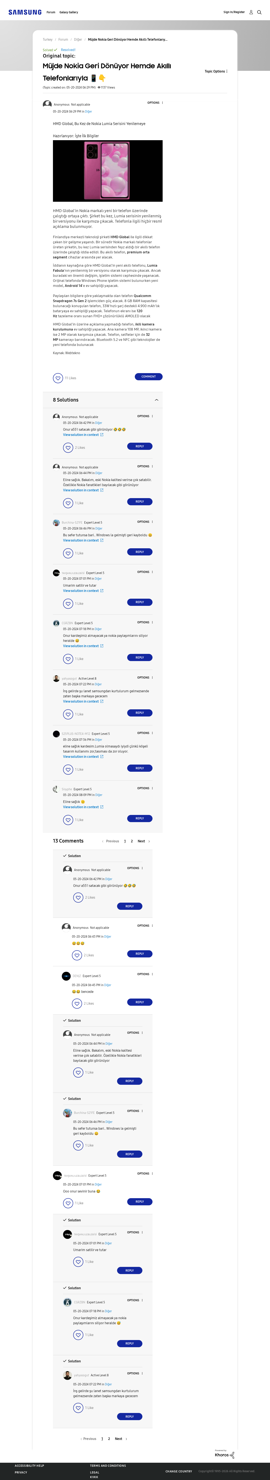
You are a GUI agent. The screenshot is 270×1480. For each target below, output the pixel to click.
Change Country (179, 1471)
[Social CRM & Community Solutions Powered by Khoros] (224, 1454)
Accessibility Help (29, 1466)
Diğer (88, 111)
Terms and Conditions (108, 1466)
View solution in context (81, 435)
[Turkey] (24, 12)
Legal (94, 1472)
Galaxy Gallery (68, 12)
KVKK (94, 1477)
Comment (149, 376)
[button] (155, 103)
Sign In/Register (234, 12)
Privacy (21, 1472)
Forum (51, 12)
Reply (140, 446)
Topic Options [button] (215, 71)
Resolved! (68, 50)
